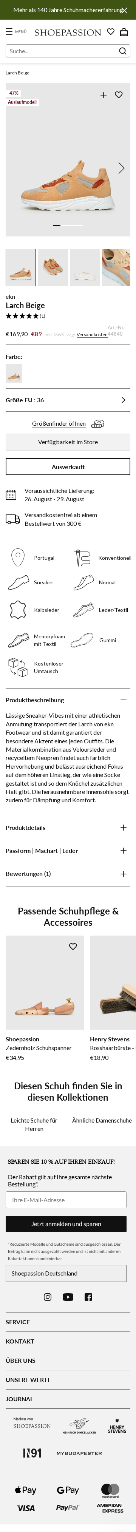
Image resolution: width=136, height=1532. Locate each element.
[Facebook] (88, 1297)
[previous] (15, 168)
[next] (120, 168)
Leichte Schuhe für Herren (34, 1124)
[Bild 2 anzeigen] (64, 225)
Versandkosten (92, 334)
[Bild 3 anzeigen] (72, 225)
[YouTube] (68, 1297)
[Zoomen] (103, 95)
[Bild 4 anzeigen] (79, 225)
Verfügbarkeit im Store (68, 441)
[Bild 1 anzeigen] (56, 225)
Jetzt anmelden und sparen (66, 1223)
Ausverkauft (68, 466)
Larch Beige (17, 73)
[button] (68, 316)
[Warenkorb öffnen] (124, 32)
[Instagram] (47, 1297)
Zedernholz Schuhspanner (39, 1047)
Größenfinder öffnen (59, 423)
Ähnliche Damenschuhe (102, 1120)
